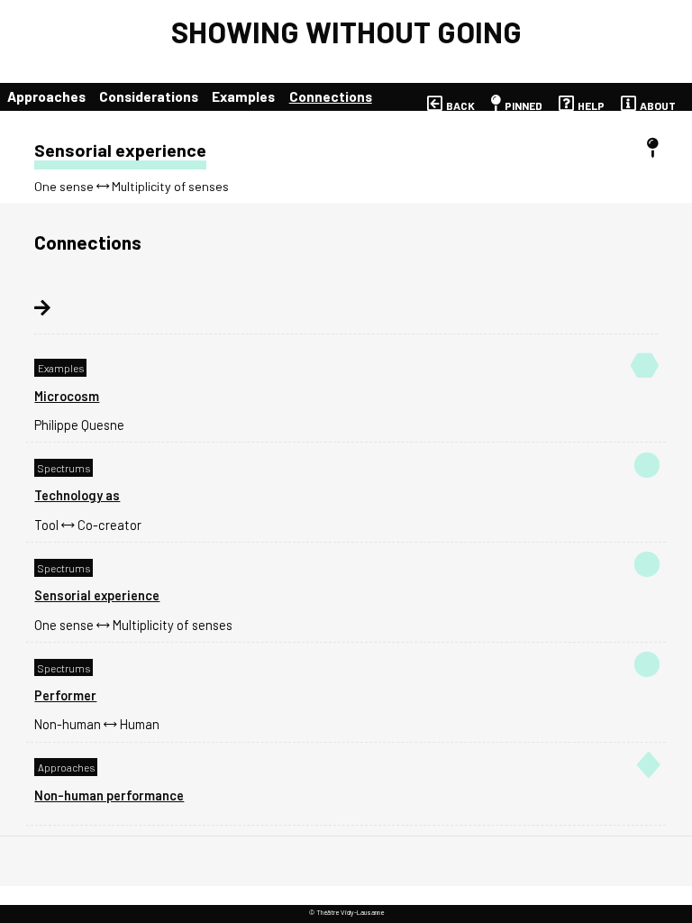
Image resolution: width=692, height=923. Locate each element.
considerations (148, 96)
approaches (46, 96)
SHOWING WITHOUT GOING (346, 32)
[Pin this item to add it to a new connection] (652, 149)
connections (330, 96)
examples (243, 96)
